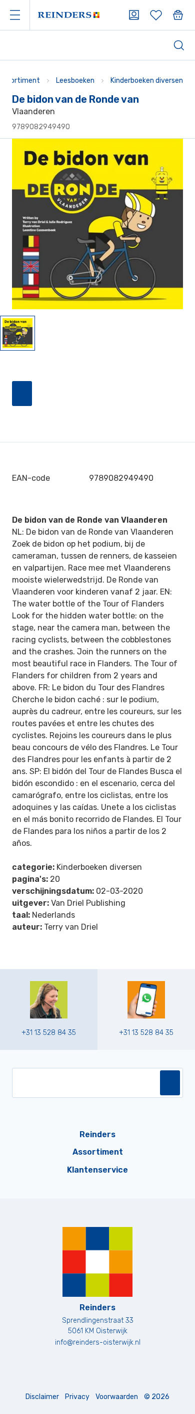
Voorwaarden (117, 1397)
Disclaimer (42, 1397)
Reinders (98, 1134)
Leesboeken (75, 80)
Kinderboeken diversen (146, 80)
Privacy (77, 1397)
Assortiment (97, 1152)
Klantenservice (97, 1170)
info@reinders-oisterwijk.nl (97, 1342)
